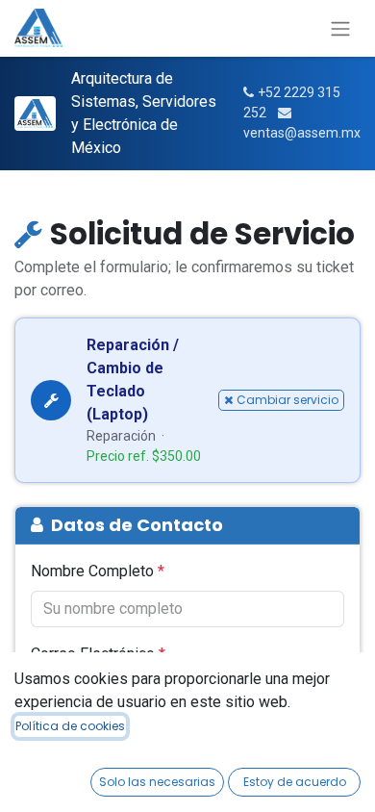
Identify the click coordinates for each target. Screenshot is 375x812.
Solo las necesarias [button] (157, 782)
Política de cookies (70, 726)
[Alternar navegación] (340, 28)
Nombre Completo (97, 571)
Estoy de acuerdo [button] (294, 782)
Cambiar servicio (287, 400)
